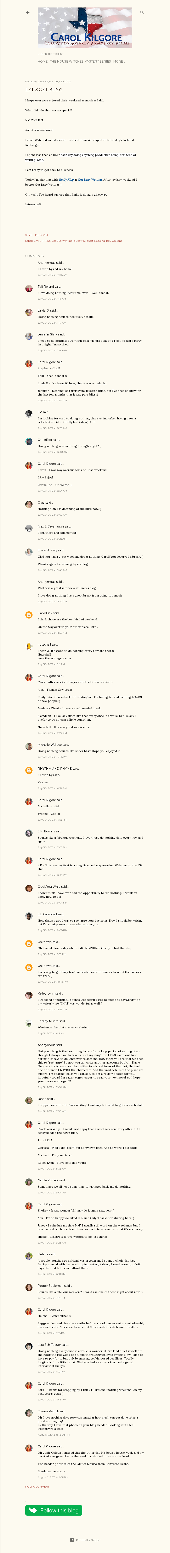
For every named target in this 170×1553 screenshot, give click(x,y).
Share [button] (28, 235)
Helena (43, 1254)
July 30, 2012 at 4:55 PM (52, 819)
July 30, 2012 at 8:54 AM (52, 490)
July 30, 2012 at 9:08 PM (52, 930)
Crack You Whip (49, 887)
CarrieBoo (45, 440)
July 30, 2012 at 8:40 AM (53, 452)
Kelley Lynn (46, 993)
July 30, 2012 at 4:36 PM (52, 788)
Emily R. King (42, 240)
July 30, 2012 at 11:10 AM (52, 601)
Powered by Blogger (88, 1540)
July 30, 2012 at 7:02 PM (52, 847)
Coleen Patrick (48, 1411)
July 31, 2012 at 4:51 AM (51, 1033)
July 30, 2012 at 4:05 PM (52, 756)
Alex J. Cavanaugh (51, 526)
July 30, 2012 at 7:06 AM (52, 274)
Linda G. (43, 310)
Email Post (41, 235)
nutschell (44, 644)
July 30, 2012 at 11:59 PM (52, 1009)
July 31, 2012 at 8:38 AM (52, 1168)
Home (43, 61)
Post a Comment (37, 1486)
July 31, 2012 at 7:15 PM (51, 1297)
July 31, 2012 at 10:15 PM (52, 1399)
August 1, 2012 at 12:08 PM (54, 1434)
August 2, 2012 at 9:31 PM (53, 1477)
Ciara (41, 502)
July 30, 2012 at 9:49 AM (52, 570)
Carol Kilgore (47, 362)
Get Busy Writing (62, 240)
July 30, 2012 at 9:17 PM (52, 954)
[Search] (142, 11)
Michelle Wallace (50, 745)
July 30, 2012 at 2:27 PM (52, 733)
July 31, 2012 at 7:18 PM (51, 1333)
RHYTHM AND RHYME (55, 768)
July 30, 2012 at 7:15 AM (52, 298)
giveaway (79, 240)
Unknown (45, 942)
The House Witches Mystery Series (80, 61)
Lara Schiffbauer (49, 1345)
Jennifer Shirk (47, 334)
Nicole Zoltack (48, 1180)
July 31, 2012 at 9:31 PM (51, 1371)
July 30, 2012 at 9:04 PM (52, 902)
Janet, (42, 1099)
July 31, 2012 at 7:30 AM (52, 1111)
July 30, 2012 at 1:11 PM (51, 664)
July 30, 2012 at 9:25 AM (52, 538)
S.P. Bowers (46, 831)
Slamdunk (45, 613)
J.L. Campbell (47, 914)
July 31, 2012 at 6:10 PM (52, 1274)
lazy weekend (114, 240)
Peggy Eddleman (50, 1286)
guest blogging (96, 240)
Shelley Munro (48, 1021)
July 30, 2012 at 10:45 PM (53, 981)
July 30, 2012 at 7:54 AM (52, 400)
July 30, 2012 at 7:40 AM (52, 350)
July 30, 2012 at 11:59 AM (52, 632)
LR (40, 412)
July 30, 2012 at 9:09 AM (52, 514)
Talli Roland (46, 286)
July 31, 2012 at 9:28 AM (52, 1242)
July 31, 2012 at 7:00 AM (52, 1087)
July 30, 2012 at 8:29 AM (52, 428)
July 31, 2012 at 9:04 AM (52, 1192)
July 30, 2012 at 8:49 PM (52, 874)
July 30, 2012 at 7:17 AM (52, 322)
